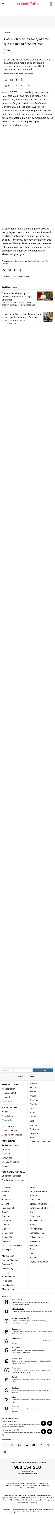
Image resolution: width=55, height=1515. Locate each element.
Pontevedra (35, 1129)
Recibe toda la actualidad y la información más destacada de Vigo (31, 1399)
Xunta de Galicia (34, 261)
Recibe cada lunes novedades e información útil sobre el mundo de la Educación (32, 1331)
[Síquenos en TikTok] (41, 1445)
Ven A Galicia (36, 1220)
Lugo (32, 1121)
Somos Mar (7, 1237)
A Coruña (34, 1087)
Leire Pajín (46, 261)
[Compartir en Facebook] (17, 79)
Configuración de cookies (31, 1512)
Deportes (6, 1216)
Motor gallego (8, 1289)
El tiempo (6, 1249)
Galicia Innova (36, 1237)
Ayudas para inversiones (13, 1180)
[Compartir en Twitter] (22, 79)
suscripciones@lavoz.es (27, 1473)
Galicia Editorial (30, 1487)
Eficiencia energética (11, 1176)
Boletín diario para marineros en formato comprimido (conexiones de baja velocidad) (28, 1350)
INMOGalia (7, 1158)
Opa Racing (7, 1268)
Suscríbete (7, 1101)
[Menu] (3, 3)
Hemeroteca (7, 1097)
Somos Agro (7, 1233)
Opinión (5, 1212)
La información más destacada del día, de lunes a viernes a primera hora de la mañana (30, 1302)
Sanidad (6, 264)
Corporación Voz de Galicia (15, 1483)
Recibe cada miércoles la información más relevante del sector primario (31, 1341)
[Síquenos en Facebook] (5, 1445)
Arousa (33, 1096)
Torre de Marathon (10, 1260)
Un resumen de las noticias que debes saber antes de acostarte (32, 1310)
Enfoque (33, 1224)
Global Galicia (36, 1200)
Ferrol (32, 1112)
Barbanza (34, 1100)
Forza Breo (7, 1281)
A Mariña (34, 1092)
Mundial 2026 (8, 1256)
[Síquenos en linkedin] (27, 1445)
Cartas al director (9, 1130)
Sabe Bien (34, 1195)
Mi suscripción (8, 1089)
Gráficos (6, 1229)
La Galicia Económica (12, 1245)
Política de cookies (35, 1509)
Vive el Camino (36, 1229)
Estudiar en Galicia (38, 1204)
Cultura (5, 1224)
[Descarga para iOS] (43, 1423)
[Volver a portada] (27, 3)
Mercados (34, 1245)
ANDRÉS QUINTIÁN (15, 305)
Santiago (34, 1133)
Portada (5, 1191)
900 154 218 (27, 1467)
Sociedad (6, 1220)
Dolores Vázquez (9, 323)
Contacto (6, 1166)
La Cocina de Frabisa (39, 1208)
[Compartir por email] (11, 79)
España (5, 1204)
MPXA (22, 1487)
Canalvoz (25, 1485)
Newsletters (7, 1116)
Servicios (6, 1149)
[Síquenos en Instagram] (19, 1445)
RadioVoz (9, 1485)
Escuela (33, 1257)
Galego (33, 1076)
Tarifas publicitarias (10, 1145)
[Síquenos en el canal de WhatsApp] (48, 1445)
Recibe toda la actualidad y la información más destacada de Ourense (31, 1409)
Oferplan (6, 1153)
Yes (31, 1253)
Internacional (8, 1208)
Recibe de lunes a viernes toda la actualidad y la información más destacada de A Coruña (31, 1370)
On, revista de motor (39, 1262)
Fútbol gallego (8, 1285)
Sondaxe (17, 1485)
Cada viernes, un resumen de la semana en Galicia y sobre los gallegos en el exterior (31, 1361)
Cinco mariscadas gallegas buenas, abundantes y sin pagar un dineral (17, 296)
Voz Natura (33, 1485)
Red (31, 1212)
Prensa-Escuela (44, 1485)
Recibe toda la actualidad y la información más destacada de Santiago (31, 1390)
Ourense (33, 1125)
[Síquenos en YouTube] (34, 1445)
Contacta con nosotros (12, 1135)
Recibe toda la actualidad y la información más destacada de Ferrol (31, 1379)
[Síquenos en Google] (5, 1452)
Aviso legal (6, 1509)
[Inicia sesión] (50, 3)
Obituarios (6, 1241)
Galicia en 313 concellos (41, 1141)
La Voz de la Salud (38, 1191)
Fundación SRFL (31, 1483)
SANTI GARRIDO (7, 303)
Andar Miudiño (8, 1276)
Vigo (32, 1137)
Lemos (33, 1116)
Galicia (5, 1195)
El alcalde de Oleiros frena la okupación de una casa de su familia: (21, 317)
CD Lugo (6, 1272)
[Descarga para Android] (49, 1423)
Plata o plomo (36, 1216)
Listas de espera (20, 261)
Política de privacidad (20, 1509)
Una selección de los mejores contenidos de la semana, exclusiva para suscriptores (29, 1320)
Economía (6, 1200)
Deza (32, 1108)
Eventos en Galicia (10, 1162)
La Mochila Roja (37, 1233)
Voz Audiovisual (43, 1483)
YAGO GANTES (19, 303)
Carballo (33, 1104)
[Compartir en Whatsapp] (6, 79)
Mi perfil (5, 1112)
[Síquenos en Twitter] (12, 1445)
